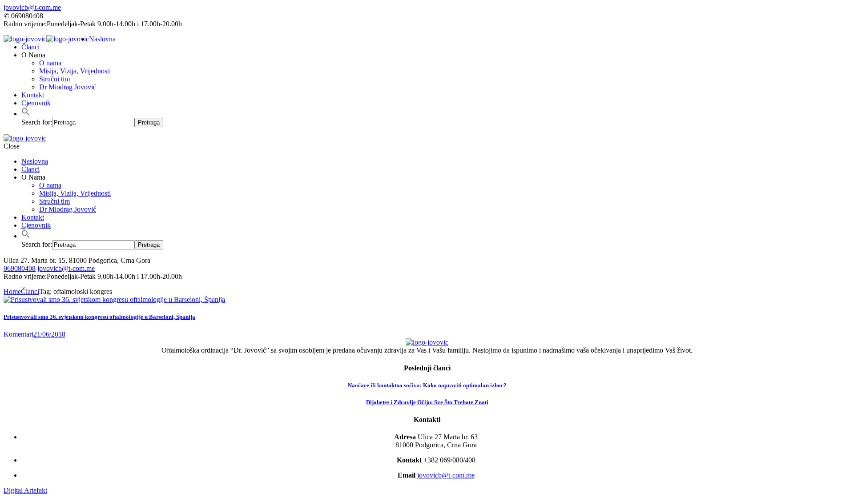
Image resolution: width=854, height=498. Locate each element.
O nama (50, 63)
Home (12, 291)
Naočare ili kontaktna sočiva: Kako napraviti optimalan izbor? (427, 385)
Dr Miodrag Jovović (67, 87)
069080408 (20, 268)
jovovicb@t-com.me (32, 7)
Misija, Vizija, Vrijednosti (75, 71)
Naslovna (102, 39)
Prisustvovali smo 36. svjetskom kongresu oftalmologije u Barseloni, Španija (99, 316)
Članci (30, 47)
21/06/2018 (49, 334)
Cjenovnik (36, 103)
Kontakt (32, 95)
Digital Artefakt (25, 490)
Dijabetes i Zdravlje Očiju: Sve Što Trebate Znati (427, 402)
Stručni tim (54, 79)
